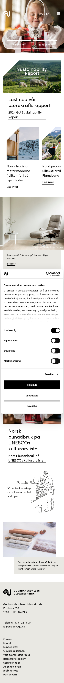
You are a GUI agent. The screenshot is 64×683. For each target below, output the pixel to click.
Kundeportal (10, 646)
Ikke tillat (32, 406)
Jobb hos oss (10, 670)
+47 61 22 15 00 (22, 622)
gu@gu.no (18, 626)
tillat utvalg (32, 395)
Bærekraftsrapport (14, 658)
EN (47, 13)
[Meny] (58, 13)
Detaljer (49, 374)
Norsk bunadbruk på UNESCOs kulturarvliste (25, 457)
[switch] (55, 340)
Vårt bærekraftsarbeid (16, 654)
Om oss (7, 639)
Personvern (10, 674)
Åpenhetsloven (12, 666)
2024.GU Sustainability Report (25, 114)
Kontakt (7, 643)
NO (41, 13)
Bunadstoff (45, 44)
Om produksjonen (14, 650)
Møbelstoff (19, 44)
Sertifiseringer (11, 662)
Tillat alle (32, 384)
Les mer (11, 263)
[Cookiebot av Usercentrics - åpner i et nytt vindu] (46, 274)
